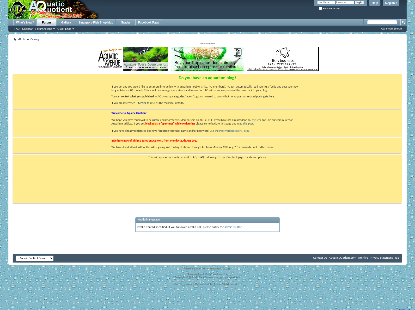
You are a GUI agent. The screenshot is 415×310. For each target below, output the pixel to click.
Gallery (66, 22)
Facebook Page (148, 22)
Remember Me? (331, 8)
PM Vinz (141, 103)
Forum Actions (43, 28)
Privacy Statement (381, 257)
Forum (46, 22)
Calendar (27, 28)
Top (397, 257)
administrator (233, 227)
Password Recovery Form (234, 131)
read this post (245, 123)
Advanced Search (391, 28)
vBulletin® (206, 274)
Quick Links (64, 28)
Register (391, 3)
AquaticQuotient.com (342, 257)
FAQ (17, 28)
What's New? (25, 22)
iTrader (125, 22)
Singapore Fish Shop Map (96, 22)
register (256, 120)
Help (375, 3)
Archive (363, 257)
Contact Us (320, 257)
